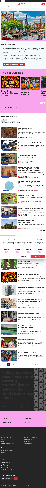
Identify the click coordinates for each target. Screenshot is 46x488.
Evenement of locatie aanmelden (31, 437)
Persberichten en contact (7, 450)
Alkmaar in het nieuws (6, 457)
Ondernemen (11, 1)
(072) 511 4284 (4, 467)
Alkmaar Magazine (28, 443)
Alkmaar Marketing (28, 441)
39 (37, 364)
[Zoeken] (41, 4)
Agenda (5, 418)
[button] (41, 103)
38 (35, 364)
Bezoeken (3, 1)
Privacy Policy (21, 485)
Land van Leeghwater (6, 437)
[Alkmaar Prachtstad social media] (40, 485)
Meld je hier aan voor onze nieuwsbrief (11, 51)
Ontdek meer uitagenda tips (10, 107)
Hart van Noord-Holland (29, 433)
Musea (2, 441)
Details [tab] (23, 233)
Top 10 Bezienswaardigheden (7, 433)
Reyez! (10, 485)
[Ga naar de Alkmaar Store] (43, 4)
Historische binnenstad (6, 435)
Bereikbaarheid (7, 422)
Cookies (14, 485)
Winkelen (3, 439)
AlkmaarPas (8, 122)
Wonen (7, 1)
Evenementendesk (28, 435)
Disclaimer (27, 485)
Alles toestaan (37, 256)
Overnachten (28, 418)
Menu (3, 4)
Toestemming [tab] (8, 233)
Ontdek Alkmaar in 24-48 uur (7, 443)
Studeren (15, 1)
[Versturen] (21, 407)
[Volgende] (40, 364)
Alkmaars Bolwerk (28, 439)
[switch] (17, 252)
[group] (10, 88)
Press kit (3, 452)
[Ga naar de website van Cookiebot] (40, 230)
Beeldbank (3, 454)
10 (30, 364)
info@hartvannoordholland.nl (7, 469)
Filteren (5, 119)
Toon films (18, 122)
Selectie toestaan (22, 256)
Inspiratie (27, 422)
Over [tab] (38, 233)
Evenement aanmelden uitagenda (15, 64)
